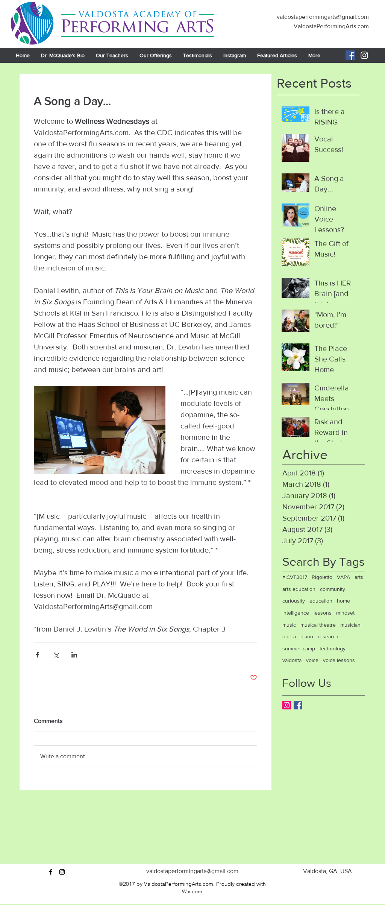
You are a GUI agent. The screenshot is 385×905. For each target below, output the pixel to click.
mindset (345, 613)
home (343, 601)
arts (359, 577)
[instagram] (62, 872)
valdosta (292, 660)
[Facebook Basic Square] (298, 705)
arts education (298, 589)
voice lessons (339, 660)
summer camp (298, 648)
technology (333, 648)
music (289, 625)
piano (306, 636)
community (332, 589)
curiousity (293, 601)
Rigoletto (322, 577)
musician (350, 625)
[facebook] (51, 872)
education (320, 601)
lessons (323, 613)
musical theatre (318, 625)
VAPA (343, 577)
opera (289, 636)
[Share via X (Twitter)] (55, 654)
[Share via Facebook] (37, 654)
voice (312, 660)
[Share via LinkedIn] (74, 654)
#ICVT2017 (294, 577)
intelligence (295, 613)
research (328, 636)
